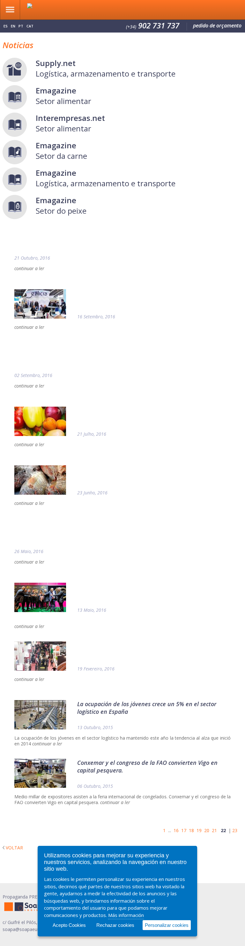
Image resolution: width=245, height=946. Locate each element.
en (13, 26)
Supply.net (56, 63)
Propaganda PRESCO (24, 897)
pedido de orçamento (217, 25)
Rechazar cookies (115, 925)
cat (29, 26)
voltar (14, 848)
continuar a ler (29, 268)
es (6, 26)
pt (21, 26)
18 (191, 830)
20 (206, 830)
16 (176, 830)
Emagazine (56, 90)
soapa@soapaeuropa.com (30, 929)
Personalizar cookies (167, 925)
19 (199, 830)
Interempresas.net (70, 118)
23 (234, 830)
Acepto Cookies (69, 925)
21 (214, 830)
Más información (126, 915)
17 (183, 830)
